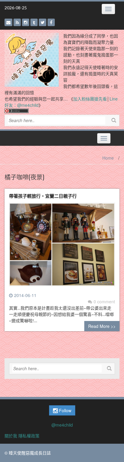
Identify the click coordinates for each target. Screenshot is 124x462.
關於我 (11, 436)
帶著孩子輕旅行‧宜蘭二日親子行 (43, 195)
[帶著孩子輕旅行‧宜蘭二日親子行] (62, 247)
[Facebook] (51, 22)
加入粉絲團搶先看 (90, 99)
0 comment (104, 301)
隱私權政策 (28, 436)
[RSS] (17, 22)
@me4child (62, 425)
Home (108, 158)
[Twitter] (42, 22)
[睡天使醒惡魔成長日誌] (32, 59)
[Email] (8, 22)
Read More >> (102, 326)
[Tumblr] (34, 22)
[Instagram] (25, 22)
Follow (64, 410)
